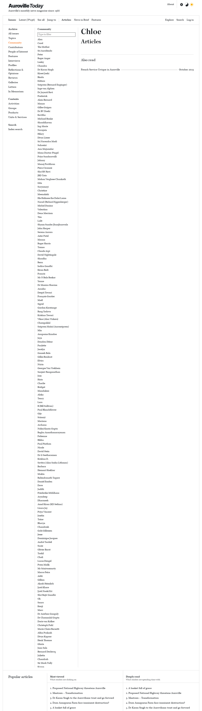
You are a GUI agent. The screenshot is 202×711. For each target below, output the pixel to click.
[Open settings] (181, 4)
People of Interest (18, 51)
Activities (13, 103)
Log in (190, 20)
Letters (12, 87)
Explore (169, 20)
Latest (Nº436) (27, 20)
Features (96, 20)
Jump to (51, 20)
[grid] (56, 352)
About (170, 4)
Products (13, 112)
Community (15, 42)
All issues (13, 33)
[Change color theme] (186, 4)
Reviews (13, 78)
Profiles (12, 65)
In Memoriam (16, 91)
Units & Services (17, 117)
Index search (15, 129)
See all (41, 20)
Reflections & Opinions (15, 71)
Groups (12, 108)
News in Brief (81, 20)
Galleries (13, 82)
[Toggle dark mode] (192, 4)
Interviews (14, 61)
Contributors (15, 47)
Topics (12, 38)
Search (180, 20)
